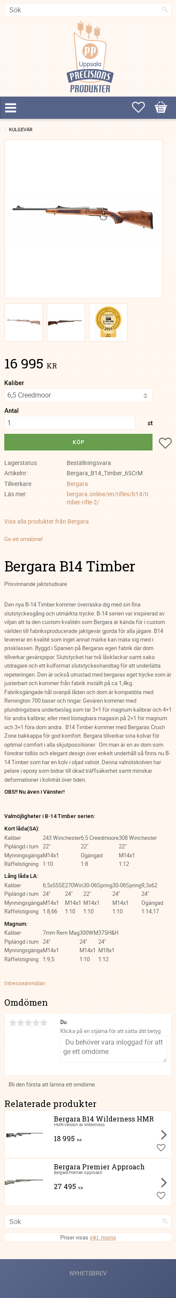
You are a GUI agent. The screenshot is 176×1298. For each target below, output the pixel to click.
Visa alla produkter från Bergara (46, 521)
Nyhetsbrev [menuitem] (88, 1273)
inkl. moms (103, 1237)
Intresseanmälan (24, 983)
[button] (161, 107)
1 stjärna (13, 1023)
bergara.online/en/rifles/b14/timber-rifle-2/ (107, 498)
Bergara (77, 484)
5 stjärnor (43, 1023)
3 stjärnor (28, 1023)
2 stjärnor (20, 1023)
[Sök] (165, 9)
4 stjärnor (36, 1023)
